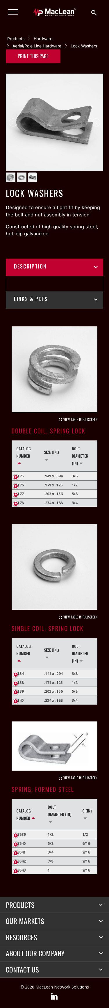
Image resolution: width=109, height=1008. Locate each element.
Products (15, 38)
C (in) (87, 811)
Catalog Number (23, 452)
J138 (20, 682)
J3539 (21, 834)
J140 (20, 700)
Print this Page (33, 56)
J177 (20, 493)
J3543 (21, 870)
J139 (20, 691)
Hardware (43, 38)
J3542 (21, 861)
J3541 (21, 852)
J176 (20, 485)
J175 (20, 476)
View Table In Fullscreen (80, 419)
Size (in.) (51, 452)
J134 (20, 673)
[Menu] (13, 12)
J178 (20, 502)
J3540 (21, 843)
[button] (101, 904)
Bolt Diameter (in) (80, 455)
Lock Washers (84, 45)
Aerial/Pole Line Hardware (36, 45)
